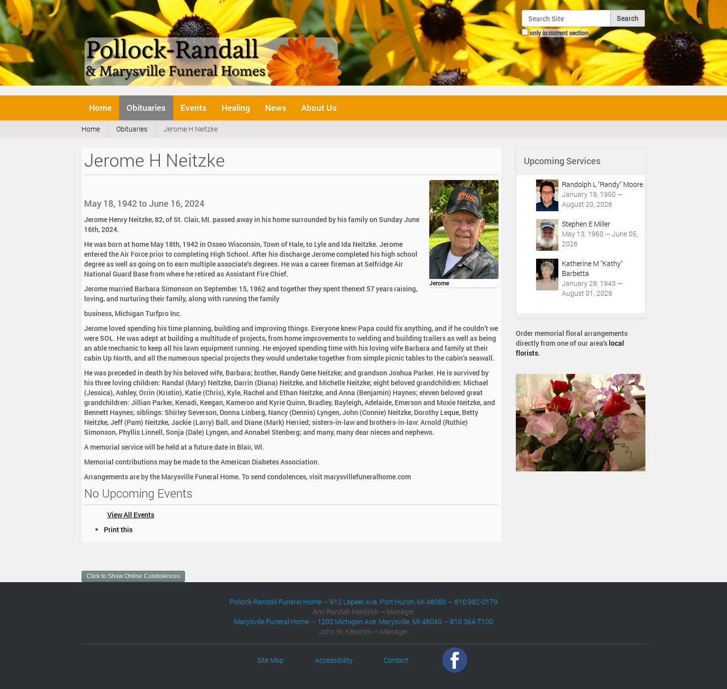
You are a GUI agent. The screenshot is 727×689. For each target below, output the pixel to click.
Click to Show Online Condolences (133, 576)
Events (194, 107)
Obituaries (146, 107)
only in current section (559, 33)
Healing (236, 107)
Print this (118, 529)
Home (100, 107)
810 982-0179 (476, 601)
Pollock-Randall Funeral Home (275, 601)
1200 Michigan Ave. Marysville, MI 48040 (380, 621)
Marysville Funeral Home (271, 621)
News (275, 107)
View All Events (130, 514)
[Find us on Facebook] (455, 660)
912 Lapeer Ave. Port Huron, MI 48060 (388, 601)
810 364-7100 (471, 621)
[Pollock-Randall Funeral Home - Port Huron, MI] (214, 46)
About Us (319, 107)
